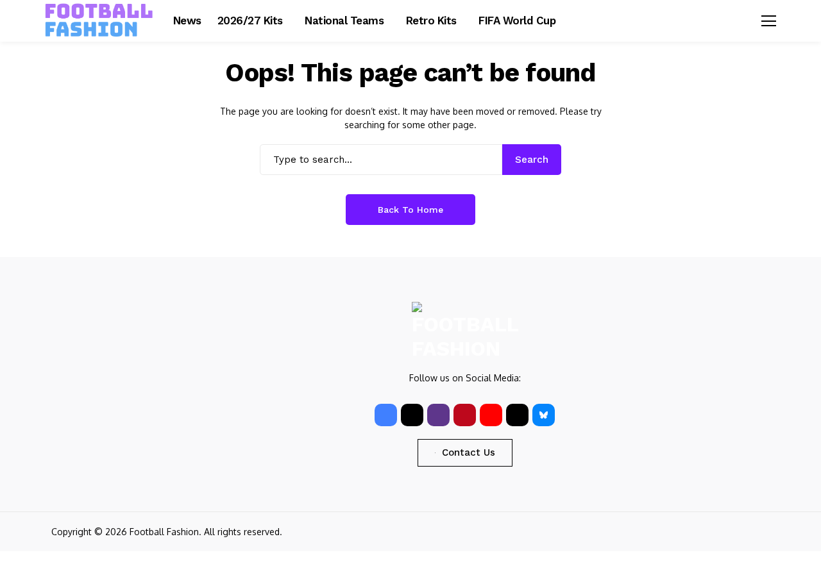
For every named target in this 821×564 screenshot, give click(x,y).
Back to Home (410, 209)
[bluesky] (543, 415)
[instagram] (438, 415)
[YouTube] (491, 415)
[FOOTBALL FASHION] (99, 20)
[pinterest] (464, 415)
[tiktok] (517, 415)
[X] (412, 415)
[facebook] (386, 415)
